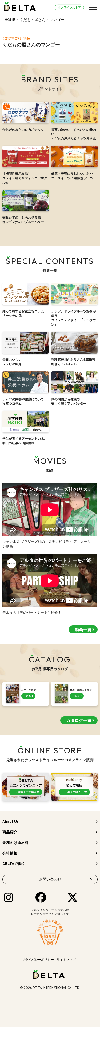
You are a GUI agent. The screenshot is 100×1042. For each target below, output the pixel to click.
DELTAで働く (13, 863)
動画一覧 (83, 629)
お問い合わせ (50, 879)
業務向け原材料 (15, 842)
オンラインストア (69, 7)
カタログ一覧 (79, 720)
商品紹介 (9, 832)
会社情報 (9, 853)
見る (28, 696)
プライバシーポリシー (38, 959)
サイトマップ (66, 959)
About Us (10, 821)
